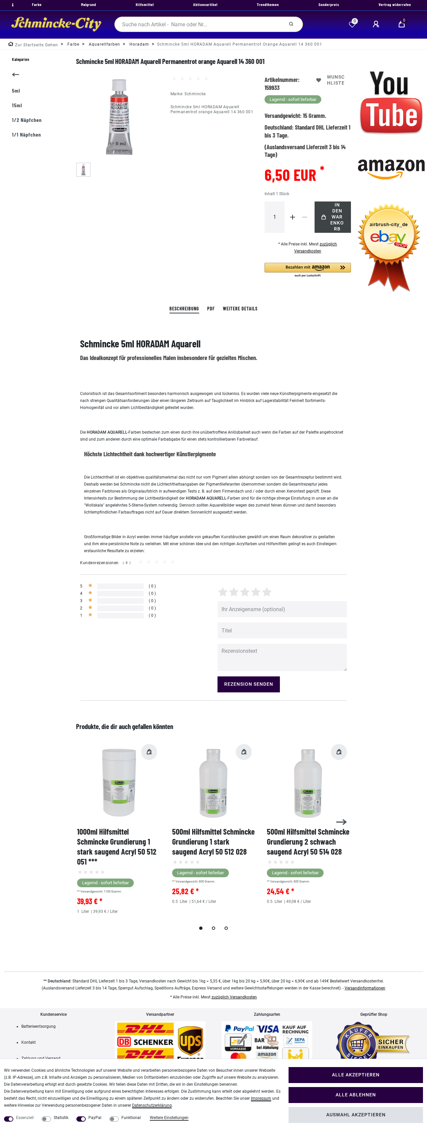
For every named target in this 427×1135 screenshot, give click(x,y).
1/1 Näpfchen (26, 134)
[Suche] (291, 24)
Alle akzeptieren (356, 1075)
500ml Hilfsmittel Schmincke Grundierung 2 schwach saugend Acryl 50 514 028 (308, 841)
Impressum (261, 1098)
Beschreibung (184, 308)
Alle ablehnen (356, 1095)
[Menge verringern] (305, 217)
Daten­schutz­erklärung (152, 1105)
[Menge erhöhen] (293, 217)
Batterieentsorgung (38, 1026)
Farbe (72, 44)
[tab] (184, 308)
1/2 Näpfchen (27, 120)
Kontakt (28, 1042)
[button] (308, 270)
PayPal (94, 1117)
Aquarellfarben (103, 44)
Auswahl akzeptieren (356, 1115)
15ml (17, 105)
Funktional (131, 1117)
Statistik (61, 1117)
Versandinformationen (365, 988)
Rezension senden (248, 684)
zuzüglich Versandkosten (234, 997)
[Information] (12, 5)
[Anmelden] (377, 24)
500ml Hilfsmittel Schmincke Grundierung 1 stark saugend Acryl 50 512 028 (213, 841)
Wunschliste (336, 80)
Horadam (138, 44)
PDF (211, 308)
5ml (16, 90)
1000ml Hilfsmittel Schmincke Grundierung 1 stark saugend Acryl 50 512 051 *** (116, 846)
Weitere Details (240, 308)
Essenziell (25, 1117)
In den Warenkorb (337, 217)
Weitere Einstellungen (169, 1117)
